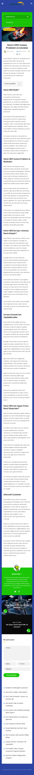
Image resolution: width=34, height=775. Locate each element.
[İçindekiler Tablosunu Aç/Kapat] (19, 83)
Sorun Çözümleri (9, 29)
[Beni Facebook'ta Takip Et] (19, 591)
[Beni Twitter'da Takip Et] (15, 591)
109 (19, 54)
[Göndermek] (28, 16)
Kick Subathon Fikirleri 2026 (15, 724)
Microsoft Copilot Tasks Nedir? (16, 692)
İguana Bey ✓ (17, 574)
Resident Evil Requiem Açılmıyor (17, 688)
